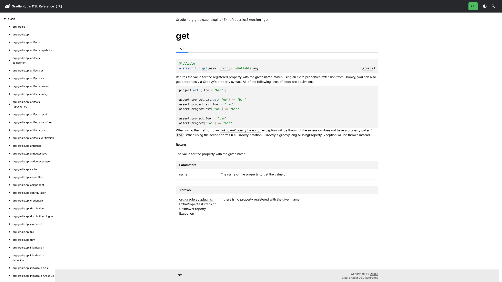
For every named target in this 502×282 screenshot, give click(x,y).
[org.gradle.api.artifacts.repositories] (6, 104)
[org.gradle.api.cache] (6, 169)
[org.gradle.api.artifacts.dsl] (6, 70)
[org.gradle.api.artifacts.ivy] (6, 78)
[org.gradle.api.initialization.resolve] (6, 276)
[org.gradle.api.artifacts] (6, 42)
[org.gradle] (6, 27)
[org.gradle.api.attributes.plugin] (6, 161)
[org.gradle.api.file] (6, 232)
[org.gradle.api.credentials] (6, 200)
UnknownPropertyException (240, 130)
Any (255, 68)
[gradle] (4, 19)
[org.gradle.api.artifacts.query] (6, 94)
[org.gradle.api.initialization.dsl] (6, 268)
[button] (493, 6)
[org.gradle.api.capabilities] (6, 177)
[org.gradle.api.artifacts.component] (6, 60)
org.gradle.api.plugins (204, 20)
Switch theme (485, 6)
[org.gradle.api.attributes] (6, 146)
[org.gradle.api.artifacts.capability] (6, 50)
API (473, 6)
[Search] (493, 6)
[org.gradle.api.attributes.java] (6, 153)
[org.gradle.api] (6, 34)
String (225, 68)
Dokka (374, 273)
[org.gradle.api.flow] (6, 240)
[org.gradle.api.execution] (6, 224)
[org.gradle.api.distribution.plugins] (6, 216)
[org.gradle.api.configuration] (6, 193)
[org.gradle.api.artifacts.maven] (6, 86)
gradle (17, 6)
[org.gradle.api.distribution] (6, 208)
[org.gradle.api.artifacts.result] (6, 114)
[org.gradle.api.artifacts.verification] (6, 138)
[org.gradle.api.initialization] (6, 247)
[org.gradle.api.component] (6, 185)
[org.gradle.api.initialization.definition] (6, 257)
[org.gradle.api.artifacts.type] (6, 130)
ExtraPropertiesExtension (242, 20)
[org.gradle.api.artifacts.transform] (6, 122)
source (368, 68)
